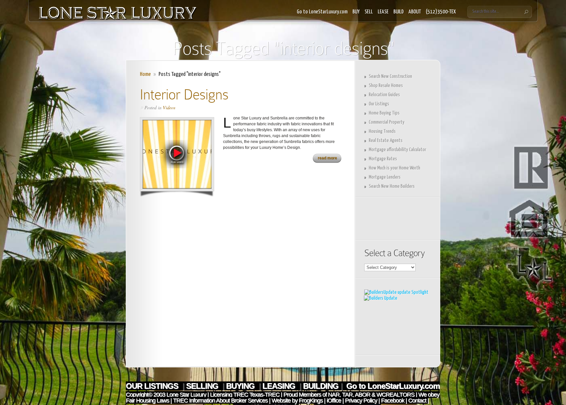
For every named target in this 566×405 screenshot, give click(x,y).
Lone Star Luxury (186, 394)
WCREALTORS (394, 394)
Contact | (418, 400)
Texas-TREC (264, 394)
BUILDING (320, 385)
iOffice (334, 400)
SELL (369, 12)
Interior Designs (184, 94)
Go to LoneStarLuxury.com (322, 12)
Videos (169, 107)
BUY (356, 12)
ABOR (362, 394)
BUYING (241, 385)
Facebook (392, 400)
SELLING (203, 385)
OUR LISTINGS (153, 385)
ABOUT (414, 12)
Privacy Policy (361, 400)
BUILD (398, 12)
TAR (346, 394)
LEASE (383, 12)
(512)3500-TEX (441, 12)
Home (145, 74)
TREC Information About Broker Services (220, 400)
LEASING (279, 385)
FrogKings (310, 400)
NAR (333, 394)
